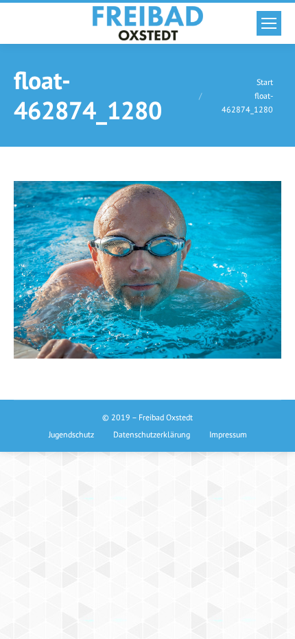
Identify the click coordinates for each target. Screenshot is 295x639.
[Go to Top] (273, 617)
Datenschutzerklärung (151, 434)
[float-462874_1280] (147, 270)
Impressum (228, 434)
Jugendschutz (71, 434)
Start (265, 82)
